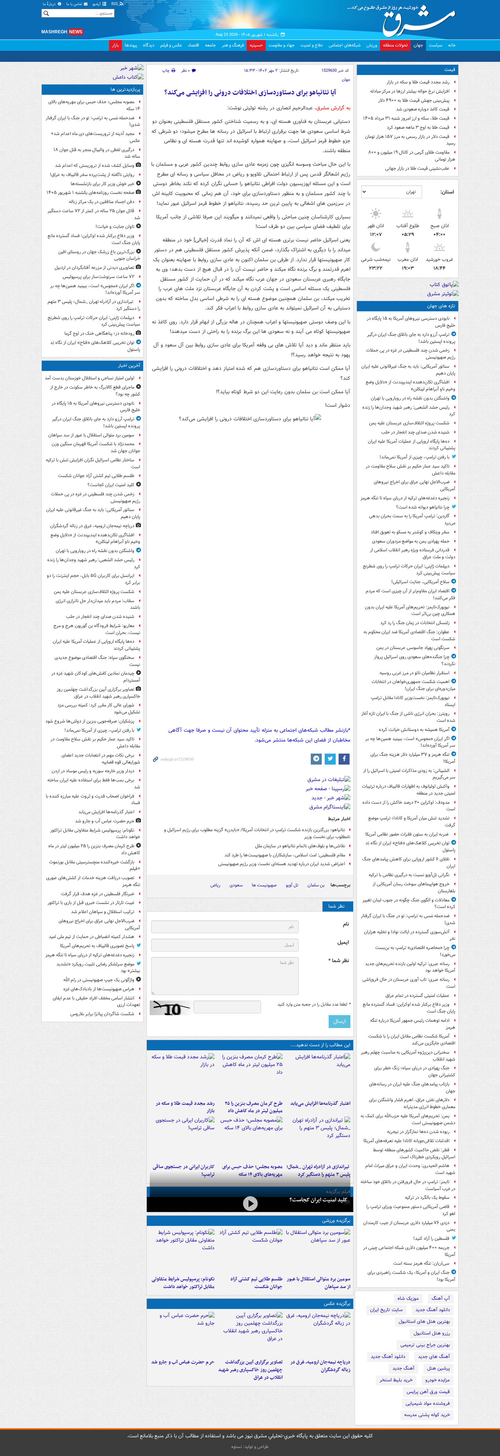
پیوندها (131, 45)
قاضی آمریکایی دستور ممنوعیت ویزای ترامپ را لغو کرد (410, 1210)
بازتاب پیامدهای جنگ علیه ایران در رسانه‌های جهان (412, 1088)
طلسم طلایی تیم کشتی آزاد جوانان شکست (256, 1283)
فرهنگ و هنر (233, 45)
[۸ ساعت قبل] (318, 1138)
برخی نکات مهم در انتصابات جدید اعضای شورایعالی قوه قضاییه (100, 759)
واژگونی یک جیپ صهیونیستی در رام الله (98, 979)
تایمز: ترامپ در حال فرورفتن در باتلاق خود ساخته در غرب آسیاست (408, 1185)
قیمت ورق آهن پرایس (428, 1392)
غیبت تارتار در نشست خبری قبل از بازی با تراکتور (91, 902)
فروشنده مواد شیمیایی (428, 1403)
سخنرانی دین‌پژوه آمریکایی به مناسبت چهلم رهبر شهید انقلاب (408, 1056)
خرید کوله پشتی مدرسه (427, 1415)
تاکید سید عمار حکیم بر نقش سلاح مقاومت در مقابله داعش (410, 470)
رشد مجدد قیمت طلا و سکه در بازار (418, 82)
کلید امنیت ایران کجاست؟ (318, 1200)
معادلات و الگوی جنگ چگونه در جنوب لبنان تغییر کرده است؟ (408, 904)
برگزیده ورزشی (336, 1220)
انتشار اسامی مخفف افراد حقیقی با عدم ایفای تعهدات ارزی (96, 1002)
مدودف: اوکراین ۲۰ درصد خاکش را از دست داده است (408, 806)
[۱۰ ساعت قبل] (182, 1138)
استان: (447, 192)
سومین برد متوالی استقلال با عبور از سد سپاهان (318, 1283)
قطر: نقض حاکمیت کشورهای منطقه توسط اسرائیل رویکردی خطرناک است (414, 1153)
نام (346, 924)
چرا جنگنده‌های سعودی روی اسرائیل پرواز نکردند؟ (414, 660)
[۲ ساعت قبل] (318, 1075)
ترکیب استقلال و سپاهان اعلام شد (102, 911)
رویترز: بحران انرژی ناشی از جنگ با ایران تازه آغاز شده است (408, 717)
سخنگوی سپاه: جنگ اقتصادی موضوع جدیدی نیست (97, 661)
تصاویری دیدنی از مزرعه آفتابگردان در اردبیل (94, 267)
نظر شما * (338, 961)
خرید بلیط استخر (396, 1380)
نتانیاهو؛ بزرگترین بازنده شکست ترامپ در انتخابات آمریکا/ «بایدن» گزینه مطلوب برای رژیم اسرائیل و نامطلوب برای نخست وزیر (257, 833)
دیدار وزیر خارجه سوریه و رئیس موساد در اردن (93, 771)
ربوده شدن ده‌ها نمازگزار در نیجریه (418, 1131)
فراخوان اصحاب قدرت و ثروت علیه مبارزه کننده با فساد (93, 800)
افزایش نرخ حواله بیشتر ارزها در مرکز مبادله (409, 91)
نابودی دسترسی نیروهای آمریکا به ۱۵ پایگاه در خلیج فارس (411, 322)
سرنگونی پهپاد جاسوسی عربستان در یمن (412, 647)
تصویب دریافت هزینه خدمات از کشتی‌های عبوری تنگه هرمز (93, 881)
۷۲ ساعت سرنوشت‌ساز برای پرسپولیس (98, 276)
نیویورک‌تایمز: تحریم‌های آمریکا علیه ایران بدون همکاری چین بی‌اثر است (410, 611)
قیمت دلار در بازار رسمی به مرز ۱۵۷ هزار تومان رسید (410, 140)
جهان (418, 45)
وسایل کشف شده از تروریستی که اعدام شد (94, 165)
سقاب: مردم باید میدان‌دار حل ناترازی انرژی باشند (98, 604)
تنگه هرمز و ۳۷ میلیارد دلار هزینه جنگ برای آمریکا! (412, 758)
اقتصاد (193, 45)
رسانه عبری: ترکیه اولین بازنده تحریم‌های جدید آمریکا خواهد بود (410, 967)
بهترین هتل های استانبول (424, 1321)
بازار (115, 45)
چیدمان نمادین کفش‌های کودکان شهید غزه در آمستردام (95, 677)
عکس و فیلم (171, 45)
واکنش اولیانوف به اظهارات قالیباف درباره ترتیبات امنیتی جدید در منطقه (408, 790)
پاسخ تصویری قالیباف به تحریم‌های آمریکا (97, 945)
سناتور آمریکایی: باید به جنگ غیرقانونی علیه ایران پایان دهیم (408, 370)
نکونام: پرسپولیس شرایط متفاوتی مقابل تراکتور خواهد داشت (183, 1283)
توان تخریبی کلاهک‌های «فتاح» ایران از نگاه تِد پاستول (410, 846)
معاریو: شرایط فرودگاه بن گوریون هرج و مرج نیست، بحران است (96, 629)
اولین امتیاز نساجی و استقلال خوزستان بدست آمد (89, 378)
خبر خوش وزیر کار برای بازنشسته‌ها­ (102, 183)
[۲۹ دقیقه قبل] (250, 1204)
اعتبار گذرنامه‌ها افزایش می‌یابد (320, 1103)
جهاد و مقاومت (282, 45)
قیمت (449, 70)
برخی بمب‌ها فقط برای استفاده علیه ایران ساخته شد (93, 784)
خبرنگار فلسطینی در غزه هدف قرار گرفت (97, 893)
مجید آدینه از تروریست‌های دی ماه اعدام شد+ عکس (95, 137)
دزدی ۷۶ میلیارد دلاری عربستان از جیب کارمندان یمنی (409, 1226)
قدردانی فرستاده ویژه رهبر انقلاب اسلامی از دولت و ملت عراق (412, 553)
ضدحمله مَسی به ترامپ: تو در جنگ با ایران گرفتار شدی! (408, 919)
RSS (115, 4)
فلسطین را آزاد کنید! (431, 1238)
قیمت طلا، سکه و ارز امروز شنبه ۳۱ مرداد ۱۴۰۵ (406, 118)
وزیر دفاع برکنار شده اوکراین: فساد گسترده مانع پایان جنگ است (409, 1008)
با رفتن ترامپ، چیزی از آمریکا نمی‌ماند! (414, 457)
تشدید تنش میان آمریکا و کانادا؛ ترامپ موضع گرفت (411, 822)
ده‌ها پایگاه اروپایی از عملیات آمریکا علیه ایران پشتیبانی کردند (411, 445)
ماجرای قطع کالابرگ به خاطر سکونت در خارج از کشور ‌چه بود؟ (95, 391)
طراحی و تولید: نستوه (250, 1446)
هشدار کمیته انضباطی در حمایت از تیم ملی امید (91, 936)
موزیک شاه (408, 1298)
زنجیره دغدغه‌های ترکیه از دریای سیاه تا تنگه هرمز (405, 498)
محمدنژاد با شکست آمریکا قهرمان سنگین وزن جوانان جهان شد (96, 447)
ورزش (371, 45)
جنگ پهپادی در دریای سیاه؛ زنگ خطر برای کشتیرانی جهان (414, 1071)
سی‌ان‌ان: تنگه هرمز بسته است (421, 1263)
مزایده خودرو (437, 1380)
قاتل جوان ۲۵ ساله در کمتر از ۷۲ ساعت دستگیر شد (94, 214)
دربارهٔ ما (50, 4)
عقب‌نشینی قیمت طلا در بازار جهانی (417, 168)
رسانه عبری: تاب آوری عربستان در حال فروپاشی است (408, 983)
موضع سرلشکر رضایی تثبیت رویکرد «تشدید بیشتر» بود (98, 968)
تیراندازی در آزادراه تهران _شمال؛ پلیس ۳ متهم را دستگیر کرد (94, 305)
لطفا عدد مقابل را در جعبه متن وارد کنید (313, 1004)
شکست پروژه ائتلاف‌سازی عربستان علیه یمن (409, 423)
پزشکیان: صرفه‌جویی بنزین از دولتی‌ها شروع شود (89, 721)
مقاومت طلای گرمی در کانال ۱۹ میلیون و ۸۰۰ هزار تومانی (411, 156)
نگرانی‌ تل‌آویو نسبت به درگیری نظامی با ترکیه (409, 874)
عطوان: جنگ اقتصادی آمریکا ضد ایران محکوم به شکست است (409, 635)
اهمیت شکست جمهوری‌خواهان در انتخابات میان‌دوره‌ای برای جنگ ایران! (413, 685)
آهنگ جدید (403, 1368)
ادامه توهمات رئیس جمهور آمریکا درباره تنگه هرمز (412, 1024)
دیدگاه (148, 45)
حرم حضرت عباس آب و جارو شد (182, 1362)
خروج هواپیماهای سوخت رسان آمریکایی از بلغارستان (414, 887)
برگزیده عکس (337, 1303)
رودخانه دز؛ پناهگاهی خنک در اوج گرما (99, 333)
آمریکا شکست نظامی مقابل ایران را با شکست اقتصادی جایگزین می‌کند (411, 1040)
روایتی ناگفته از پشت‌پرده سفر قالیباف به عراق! (92, 174)
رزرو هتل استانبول (432, 1333)
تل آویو (292, 885)
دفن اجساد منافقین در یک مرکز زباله (101, 201)
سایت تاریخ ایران (386, 1310)
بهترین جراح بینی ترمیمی (425, 1345)
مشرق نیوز (404, 18)
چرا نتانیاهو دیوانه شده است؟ (422, 507)
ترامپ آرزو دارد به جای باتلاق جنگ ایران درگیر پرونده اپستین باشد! (411, 338)
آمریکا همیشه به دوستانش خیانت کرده (414, 729)
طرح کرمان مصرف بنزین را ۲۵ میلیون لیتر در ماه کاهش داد (253, 1107)
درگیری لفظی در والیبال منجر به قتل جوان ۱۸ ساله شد (96, 153)
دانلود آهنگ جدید (432, 1310)
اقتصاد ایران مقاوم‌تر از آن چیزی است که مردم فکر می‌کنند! (410, 594)
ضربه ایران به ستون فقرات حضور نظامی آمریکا (407, 834)
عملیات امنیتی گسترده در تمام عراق (417, 995)
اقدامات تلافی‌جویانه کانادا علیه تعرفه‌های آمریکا (406, 1140)
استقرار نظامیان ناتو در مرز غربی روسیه (414, 672)
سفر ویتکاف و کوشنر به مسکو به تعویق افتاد (410, 532)
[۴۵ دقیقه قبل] (318, 1334)
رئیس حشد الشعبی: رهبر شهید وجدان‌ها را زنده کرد (408, 411)
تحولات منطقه (395, 45)
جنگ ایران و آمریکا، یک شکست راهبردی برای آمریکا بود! (411, 1276)
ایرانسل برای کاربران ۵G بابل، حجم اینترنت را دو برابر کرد (93, 579)
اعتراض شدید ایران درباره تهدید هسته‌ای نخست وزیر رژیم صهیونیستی (281, 863)
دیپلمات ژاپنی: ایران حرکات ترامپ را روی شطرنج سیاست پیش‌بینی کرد (409, 570)
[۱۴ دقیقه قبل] (318, 1251)
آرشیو (97, 4)
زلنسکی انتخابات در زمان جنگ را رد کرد (414, 622)
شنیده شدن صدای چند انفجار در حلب (415, 432)
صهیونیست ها (264, 885)
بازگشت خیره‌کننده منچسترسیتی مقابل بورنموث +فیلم (94, 866)
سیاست (435, 45)
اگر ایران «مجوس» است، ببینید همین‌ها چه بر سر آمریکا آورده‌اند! (410, 742)
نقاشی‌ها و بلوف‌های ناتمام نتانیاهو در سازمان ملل (300, 846)
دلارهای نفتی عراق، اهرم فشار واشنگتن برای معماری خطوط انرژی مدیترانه (412, 1103)
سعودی (236, 885)
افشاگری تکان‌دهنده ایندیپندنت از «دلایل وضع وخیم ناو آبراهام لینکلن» (410, 386)
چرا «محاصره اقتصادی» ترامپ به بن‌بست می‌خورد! (415, 951)
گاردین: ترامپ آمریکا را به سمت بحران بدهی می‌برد (412, 519)
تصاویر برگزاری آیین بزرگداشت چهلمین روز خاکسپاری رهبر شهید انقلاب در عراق (250, 1370)
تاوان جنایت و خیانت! (115, 226)
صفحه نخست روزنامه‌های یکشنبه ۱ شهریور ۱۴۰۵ (90, 192)
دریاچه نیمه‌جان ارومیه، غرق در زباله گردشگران (320, 1366)
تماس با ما (74, 4)
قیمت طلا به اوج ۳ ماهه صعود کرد (418, 127)
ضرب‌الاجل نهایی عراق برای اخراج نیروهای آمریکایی (414, 485)
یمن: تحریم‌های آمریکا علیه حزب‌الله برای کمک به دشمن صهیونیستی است (408, 1119)
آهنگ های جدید (434, 1357)
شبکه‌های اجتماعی (345, 45)
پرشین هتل (438, 1368)
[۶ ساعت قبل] (182, 1075)
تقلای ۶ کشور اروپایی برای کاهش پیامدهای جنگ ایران (408, 863)
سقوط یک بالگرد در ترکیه (427, 1197)
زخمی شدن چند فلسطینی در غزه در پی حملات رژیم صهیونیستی (410, 354)
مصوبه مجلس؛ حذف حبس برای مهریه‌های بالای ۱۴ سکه (94, 105)
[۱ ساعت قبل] (249, 1334)
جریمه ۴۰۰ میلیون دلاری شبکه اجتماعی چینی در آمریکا (409, 1251)
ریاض (215, 885)
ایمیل (343, 942)
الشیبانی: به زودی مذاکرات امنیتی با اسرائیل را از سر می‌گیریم (409, 774)
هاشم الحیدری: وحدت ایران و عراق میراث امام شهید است (410, 1169)
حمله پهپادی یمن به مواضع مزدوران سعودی (410, 541)
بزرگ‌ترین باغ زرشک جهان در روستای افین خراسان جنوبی (99, 255)
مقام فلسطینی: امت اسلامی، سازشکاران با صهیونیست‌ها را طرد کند (284, 855)
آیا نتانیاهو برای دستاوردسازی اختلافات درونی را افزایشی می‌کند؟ (250, 92)
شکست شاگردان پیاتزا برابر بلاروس (102, 1013)
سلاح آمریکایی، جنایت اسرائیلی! (420, 581)
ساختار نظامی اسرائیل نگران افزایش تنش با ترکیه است (93, 463)
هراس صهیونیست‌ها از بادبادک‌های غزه (98, 989)
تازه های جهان (441, 306)
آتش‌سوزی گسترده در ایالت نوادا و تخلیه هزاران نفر (409, 935)
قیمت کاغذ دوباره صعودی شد (422, 109)
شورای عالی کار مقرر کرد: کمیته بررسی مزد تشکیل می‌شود (98, 709)
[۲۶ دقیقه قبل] (249, 1251)
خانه (452, 45)
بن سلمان (316, 885)
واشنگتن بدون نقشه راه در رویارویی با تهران (410, 398)
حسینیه (256, 45)
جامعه (210, 45)
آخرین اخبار (129, 365)
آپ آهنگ (441, 1298)
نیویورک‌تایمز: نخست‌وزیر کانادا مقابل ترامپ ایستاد (413, 701)
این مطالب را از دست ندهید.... (320, 1045)
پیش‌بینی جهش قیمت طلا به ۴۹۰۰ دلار (413, 100)
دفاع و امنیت (312, 45)
